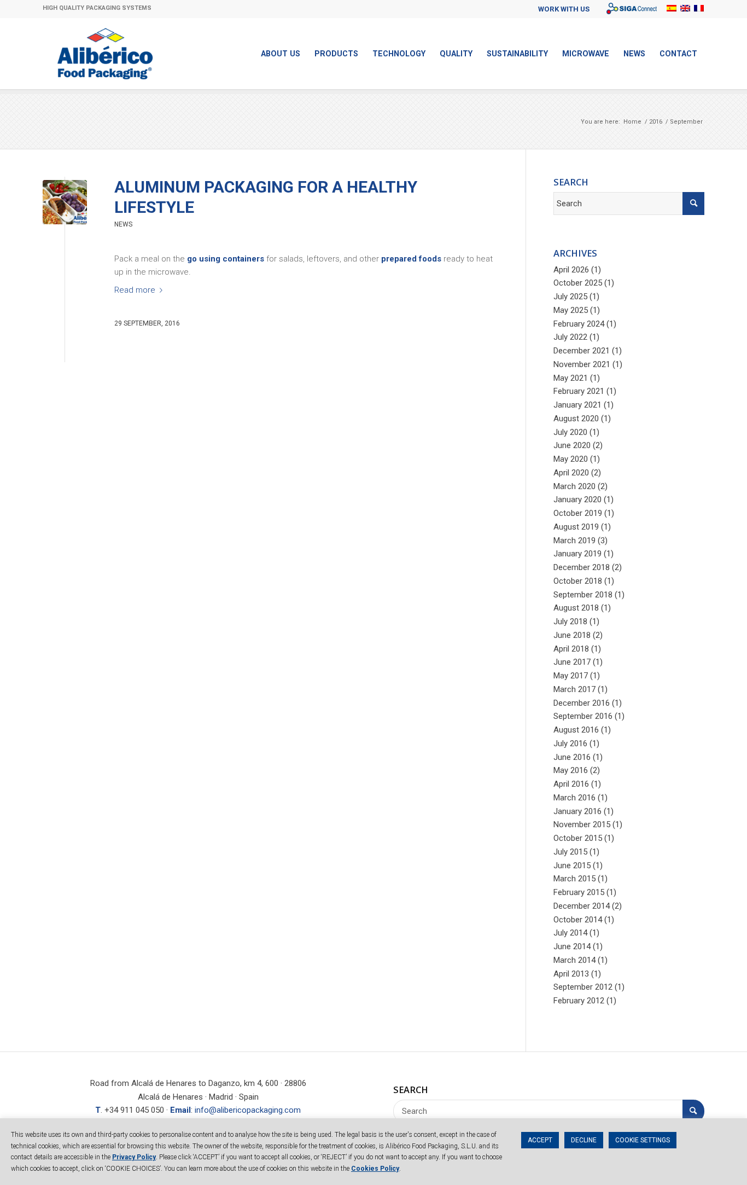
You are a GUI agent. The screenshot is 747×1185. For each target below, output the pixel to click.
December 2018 (581, 567)
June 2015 (572, 865)
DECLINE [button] (584, 1140)
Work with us (564, 9)
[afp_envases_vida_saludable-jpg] (65, 202)
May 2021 (570, 378)
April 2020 (571, 473)
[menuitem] (564, 9)
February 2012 (578, 1001)
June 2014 (572, 946)
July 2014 (570, 933)
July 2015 (570, 852)
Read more (134, 290)
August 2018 (576, 608)
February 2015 (578, 892)
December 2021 (581, 351)
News (123, 224)
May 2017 (570, 676)
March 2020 (574, 486)
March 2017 (574, 689)
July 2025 (570, 296)
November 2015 (581, 824)
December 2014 (581, 906)
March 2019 (574, 540)
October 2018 (577, 581)
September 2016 (582, 716)
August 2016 (576, 730)
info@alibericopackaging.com (248, 1110)
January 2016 (577, 811)
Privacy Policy (134, 1157)
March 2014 (574, 960)
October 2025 (577, 283)
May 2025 (570, 310)
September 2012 (582, 987)
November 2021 (581, 364)
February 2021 (578, 391)
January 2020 (577, 499)
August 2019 (576, 527)
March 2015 (574, 879)
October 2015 (577, 838)
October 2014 (577, 920)
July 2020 (570, 432)
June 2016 (572, 757)
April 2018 (571, 649)
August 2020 (576, 418)
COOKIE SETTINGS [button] (642, 1140)
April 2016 (571, 784)
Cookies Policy (375, 1168)
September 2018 (582, 595)
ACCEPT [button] (540, 1140)
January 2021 (577, 405)
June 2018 (572, 635)
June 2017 (572, 662)
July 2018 (570, 621)
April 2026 (571, 270)
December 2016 (581, 703)
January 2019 (577, 554)
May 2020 (570, 459)
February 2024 (578, 324)
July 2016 (570, 743)
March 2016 (574, 798)
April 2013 (571, 974)
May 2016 (570, 770)
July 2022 (570, 337)
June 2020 (572, 445)
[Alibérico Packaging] (105, 53)
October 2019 (577, 513)
